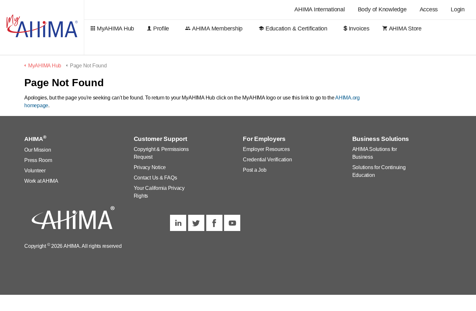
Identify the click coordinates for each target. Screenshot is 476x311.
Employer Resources (266, 149)
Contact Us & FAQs (155, 177)
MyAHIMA (42, 27)
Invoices (359, 28)
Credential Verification (267, 159)
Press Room (38, 160)
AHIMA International (319, 9)
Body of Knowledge (382, 9)
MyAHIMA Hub (115, 28)
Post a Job (254, 170)
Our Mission (37, 150)
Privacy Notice (150, 167)
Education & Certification (296, 28)
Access (429, 9)
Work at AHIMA (41, 181)
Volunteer (35, 170)
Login (458, 9)
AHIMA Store (405, 28)
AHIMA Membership (217, 28)
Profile (161, 28)
